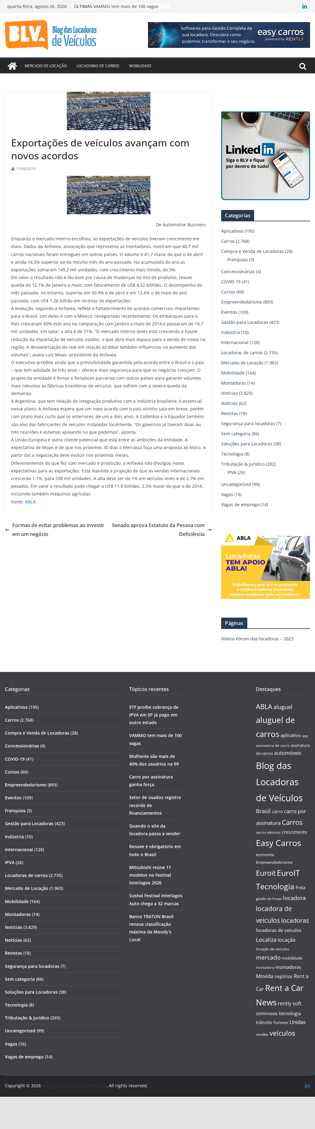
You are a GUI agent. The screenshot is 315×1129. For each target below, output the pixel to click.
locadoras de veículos (278, 930)
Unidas (297, 1022)
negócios (283, 976)
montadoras (288, 967)
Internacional (235, 342)
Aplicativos (232, 231)
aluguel (283, 707)
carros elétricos (268, 832)
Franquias (237, 259)
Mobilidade (140, 65)
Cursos (228, 292)
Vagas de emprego (240, 504)
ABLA (264, 706)
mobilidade (292, 958)
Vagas (227, 494)
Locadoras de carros (98, 65)
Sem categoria (235, 433)
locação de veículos (272, 948)
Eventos (229, 312)
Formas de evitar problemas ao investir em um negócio (58, 529)
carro (277, 811)
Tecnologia (232, 454)
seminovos (267, 1013)
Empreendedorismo (241, 302)
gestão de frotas (269, 899)
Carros (228, 241)
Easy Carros (278, 842)
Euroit (266, 873)
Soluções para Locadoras (246, 444)
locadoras (295, 920)
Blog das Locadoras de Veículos (279, 781)
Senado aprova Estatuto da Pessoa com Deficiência (158, 529)
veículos (282, 1033)
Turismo (280, 1022)
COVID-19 (231, 282)
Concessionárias (238, 271)
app (305, 735)
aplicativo (291, 735)
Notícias (229, 393)
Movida (264, 976)
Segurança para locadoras (248, 423)
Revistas (229, 413)
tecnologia (290, 1013)
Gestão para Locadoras (244, 322)
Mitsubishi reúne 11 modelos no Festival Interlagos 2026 (150, 875)
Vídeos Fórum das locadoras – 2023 (257, 639)
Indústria (230, 332)
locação (287, 940)
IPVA (231, 472)
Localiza (266, 939)
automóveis (287, 753)
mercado (268, 957)
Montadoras (233, 383)
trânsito (264, 1022)
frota (300, 887)
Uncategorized (236, 484)
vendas (262, 1034)
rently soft (289, 1003)
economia (265, 854)
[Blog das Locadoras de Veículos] (12, 66)
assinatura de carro (272, 745)
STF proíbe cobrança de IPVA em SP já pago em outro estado (153, 714)
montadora (265, 967)
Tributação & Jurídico (243, 464)
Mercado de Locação (46, 65)
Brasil (263, 811)
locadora (294, 898)
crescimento (294, 832)
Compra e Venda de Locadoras (252, 251)
